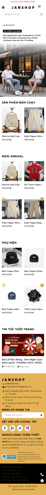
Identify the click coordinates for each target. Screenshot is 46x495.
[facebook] (5, 428)
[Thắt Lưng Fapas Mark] (34, 295)
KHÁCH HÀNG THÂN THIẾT (20, 434)
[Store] (23, 59)
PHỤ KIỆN (9, 242)
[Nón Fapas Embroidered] (34, 257)
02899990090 (12, 384)
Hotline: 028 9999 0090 (23, 2)
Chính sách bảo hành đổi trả (14, 477)
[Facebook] (42, 480)
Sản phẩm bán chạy (18, 102)
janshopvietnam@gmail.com (18, 386)
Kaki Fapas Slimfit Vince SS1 (17, 223)
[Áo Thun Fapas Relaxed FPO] (34, 171)
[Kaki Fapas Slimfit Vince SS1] (34, 120)
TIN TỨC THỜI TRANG (18, 329)
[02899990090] (42, 474)
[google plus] (12, 428)
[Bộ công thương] (9, 457)
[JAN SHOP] (23, 7)
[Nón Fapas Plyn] (12, 257)
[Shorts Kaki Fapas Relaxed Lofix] (12, 120)
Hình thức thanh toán (11, 470)
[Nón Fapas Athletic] (12, 295)
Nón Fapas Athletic (12, 309)
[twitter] (20, 428)
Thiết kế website (19, 489)
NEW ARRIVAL (13, 156)
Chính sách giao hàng (11, 473)
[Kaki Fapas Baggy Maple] (34, 209)
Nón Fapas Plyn (10, 271)
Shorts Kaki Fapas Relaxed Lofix (20, 136)
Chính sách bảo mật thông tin (15, 480)
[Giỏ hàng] (39, 6)
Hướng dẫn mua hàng (12, 467)
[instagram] (27, 428)
